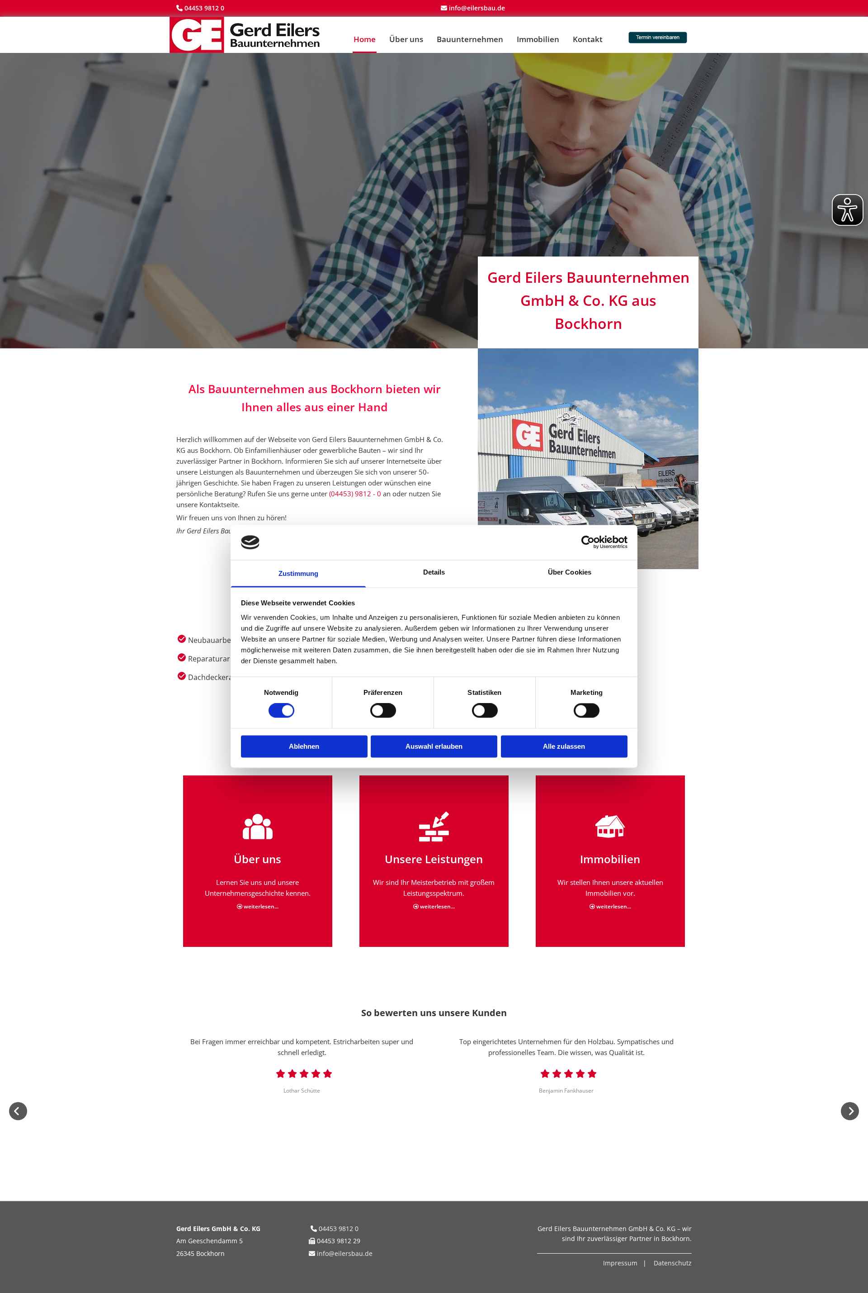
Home (365, 39)
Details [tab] (434, 572)
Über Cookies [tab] (569, 572)
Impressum (620, 1263)
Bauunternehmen (470, 39)
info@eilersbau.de (345, 1253)
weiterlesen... (257, 906)
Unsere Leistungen (434, 858)
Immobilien (538, 39)
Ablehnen (304, 746)
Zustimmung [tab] (298, 573)
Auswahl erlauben (434, 746)
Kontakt (588, 39)
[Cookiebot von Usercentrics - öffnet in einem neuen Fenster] (587, 542)
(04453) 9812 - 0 (355, 493)
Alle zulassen (564, 746)
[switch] (383, 711)
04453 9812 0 (204, 8)
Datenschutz (673, 1263)
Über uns (406, 39)
